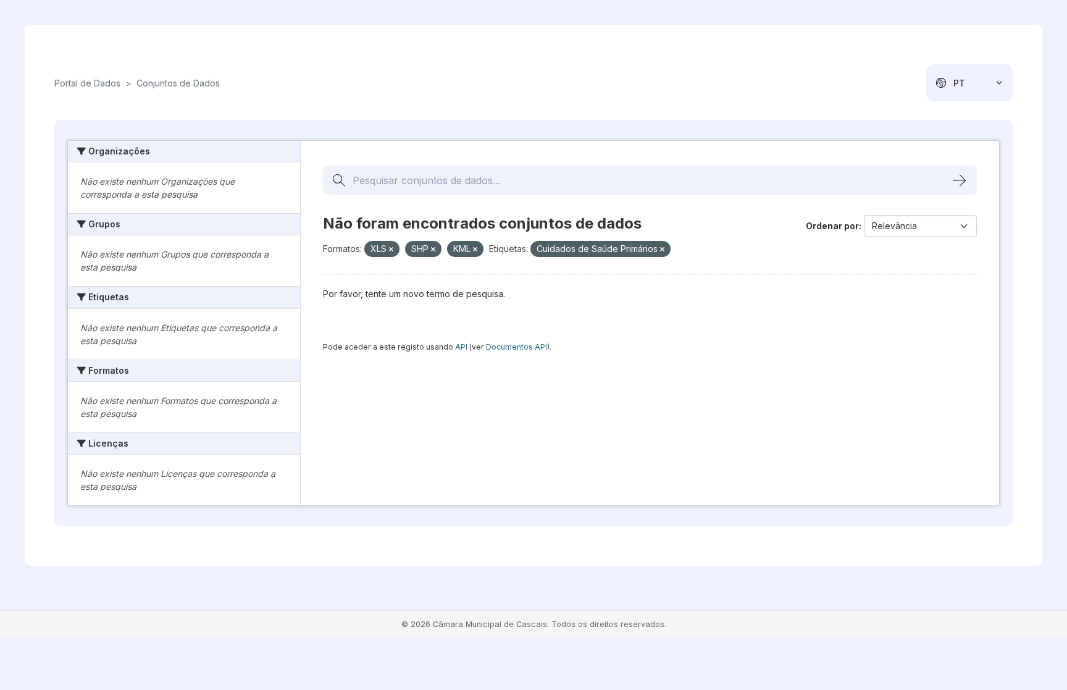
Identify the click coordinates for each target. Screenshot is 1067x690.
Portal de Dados (87, 83)
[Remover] (391, 249)
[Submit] (959, 180)
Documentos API (516, 346)
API (461, 346)
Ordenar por (832, 226)
